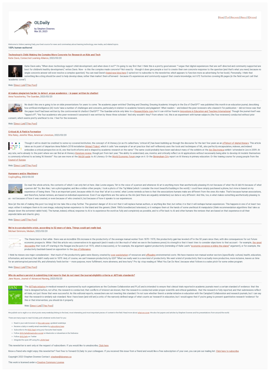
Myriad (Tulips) (92, 146)
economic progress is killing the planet (210, 246)
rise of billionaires (82, 249)
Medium (30, 231)
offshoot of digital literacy (235, 143)
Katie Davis (13, 58)
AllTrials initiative (37, 286)
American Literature (43, 135)
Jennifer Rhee (26, 135)
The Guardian (32, 96)
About (244, 17)
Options (252, 17)
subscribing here (57, 326)
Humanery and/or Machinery (23, 173)
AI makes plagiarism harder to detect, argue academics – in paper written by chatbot (53, 93)
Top (227, 17)
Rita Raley (13, 135)
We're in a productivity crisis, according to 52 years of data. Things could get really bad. (54, 227)
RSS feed (32, 330)
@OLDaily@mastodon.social (31, 333)
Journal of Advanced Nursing (35, 278)
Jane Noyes (14, 278)
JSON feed (44, 340)
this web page (44, 323)
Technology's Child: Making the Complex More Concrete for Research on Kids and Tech (54, 54)
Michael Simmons (17, 231)
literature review (83, 153)
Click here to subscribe (227, 351)
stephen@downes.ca (61, 356)
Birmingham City (161, 156)
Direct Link (19, 85)
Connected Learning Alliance (34, 58)
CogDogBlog (14, 177)
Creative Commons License (50, 362)
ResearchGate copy (144, 111)
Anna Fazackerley (16, 96)
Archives (235, 17)
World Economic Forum (123, 156)
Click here (104, 345)
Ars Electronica (216, 149)
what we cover (143, 313)
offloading (151, 255)
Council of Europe (17, 160)
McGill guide (84, 156)
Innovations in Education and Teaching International (205, 111)
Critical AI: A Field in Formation (24, 131)
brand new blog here (116, 73)
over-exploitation (119, 255)
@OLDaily (24, 336)
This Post (31, 85)
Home (221, 17)
